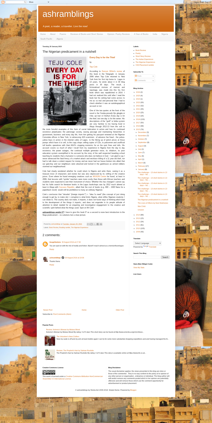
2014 (138, 215)
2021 (138, 109)
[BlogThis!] (91, 224)
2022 (138, 106)
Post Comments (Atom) (62, 314)
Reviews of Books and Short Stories (86, 34)
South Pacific (46, 39)
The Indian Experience (144, 59)
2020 (138, 113)
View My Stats (138, 268)
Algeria (60, 39)
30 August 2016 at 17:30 (71, 242)
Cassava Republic (66, 187)
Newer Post (47, 310)
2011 (138, 225)
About (52, 34)
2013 (138, 218)
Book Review (53, 227)
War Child (142, 206)
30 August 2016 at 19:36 (74, 258)
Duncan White (108, 71)
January (141, 169)
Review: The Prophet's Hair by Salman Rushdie (75, 351)
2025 (138, 96)
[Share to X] (94, 224)
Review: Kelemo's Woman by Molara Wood (63, 330)
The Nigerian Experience (79, 227)
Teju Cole (93, 67)
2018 (138, 119)
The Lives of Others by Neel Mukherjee (153, 203)
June (140, 153)
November (142, 136)
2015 (138, 129)
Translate (152, 247)
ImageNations (55, 242)
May (140, 156)
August (141, 146)
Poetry (138, 53)
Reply (51, 249)
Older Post (120, 310)
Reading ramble (64, 227)
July (140, 149)
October (141, 139)
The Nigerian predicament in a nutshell (153, 200)
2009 (138, 232)
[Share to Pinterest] (101, 224)
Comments (141, 81)
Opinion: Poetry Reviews (118, 34)
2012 (138, 222)
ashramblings (68, 14)
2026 (138, 92)
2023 (138, 102)
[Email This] (88, 224)
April (140, 159)
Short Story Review (143, 56)
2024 (138, 99)
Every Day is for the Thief (102, 57)
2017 (138, 123)
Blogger (133, 390)
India (155, 34)
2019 (138, 116)
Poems (63, 34)
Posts (139, 76)
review (119, 71)
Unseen (141, 210)
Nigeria (165, 34)
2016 (138, 126)
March (140, 163)
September (142, 142)
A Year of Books (141, 34)
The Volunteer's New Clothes (68, 337)
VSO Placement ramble (145, 65)
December (142, 132)
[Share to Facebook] (97, 224)
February (142, 166)
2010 (138, 228)
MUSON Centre (99, 176)
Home (43, 34)
